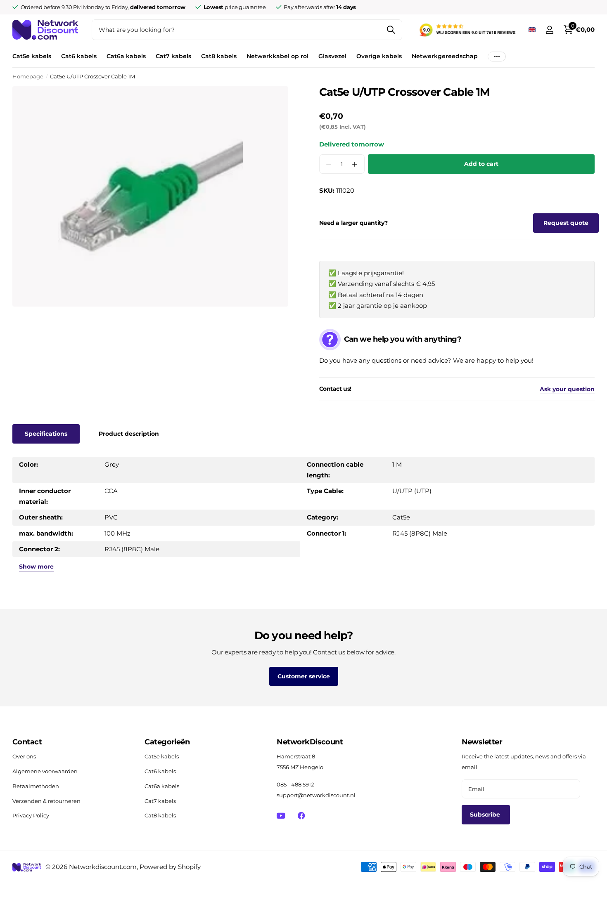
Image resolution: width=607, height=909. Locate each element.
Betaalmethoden (35, 786)
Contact (27, 741)
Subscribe (486, 814)
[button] (355, 164)
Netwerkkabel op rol (277, 56)
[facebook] (301, 815)
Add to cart (481, 164)
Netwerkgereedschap (445, 56)
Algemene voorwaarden (45, 771)
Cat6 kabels (79, 56)
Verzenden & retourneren (46, 801)
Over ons (24, 756)
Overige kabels (379, 56)
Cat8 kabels (219, 56)
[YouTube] (281, 816)
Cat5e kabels (31, 56)
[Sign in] (549, 30)
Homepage (27, 76)
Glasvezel (332, 56)
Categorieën (167, 741)
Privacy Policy (30, 815)
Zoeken (390, 29)
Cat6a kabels (126, 56)
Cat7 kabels (173, 56)
